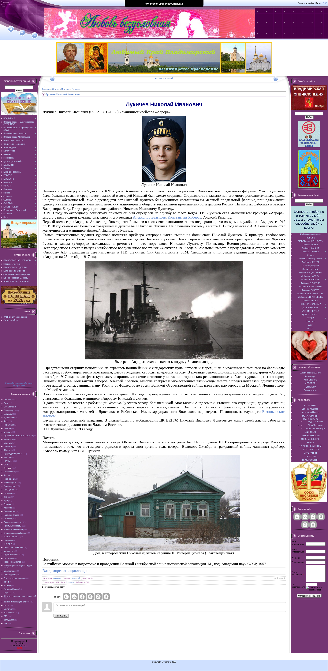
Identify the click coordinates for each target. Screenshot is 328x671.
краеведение (10, 574)
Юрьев (7, 450)
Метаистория (10, 407)
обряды (7, 585)
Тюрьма (7, 592)
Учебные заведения (13, 529)
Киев (6, 421)
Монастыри (9, 439)
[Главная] (11, 29)
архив (6, 582)
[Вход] (34, 35)
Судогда (8, 443)
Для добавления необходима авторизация (19, 384)
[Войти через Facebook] (82, 596)
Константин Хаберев (184, 217)
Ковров (7, 475)
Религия (7, 504)
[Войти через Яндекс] (90, 596)
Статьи (55, 89)
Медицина (8, 551)
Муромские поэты (12, 554)
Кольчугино (9, 490)
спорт (6, 605)
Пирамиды (9, 425)
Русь (6, 403)
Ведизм (7, 428)
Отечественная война (14, 578)
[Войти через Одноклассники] (106, 596)
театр (6, 623)
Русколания (9, 417)
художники (9, 558)
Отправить (61, 615)
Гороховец (9, 479)
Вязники (7, 468)
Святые (7, 399)
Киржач (7, 497)
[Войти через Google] (98, 596)
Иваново (8, 508)
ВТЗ (5, 616)
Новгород (8, 540)
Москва (7, 457)
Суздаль (8, 414)
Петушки (8, 461)
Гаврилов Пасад (11, 515)
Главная (46, 89)
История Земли (11, 589)
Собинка (8, 446)
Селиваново (9, 511)
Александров (10, 482)
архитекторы (10, 571)
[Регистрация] (22, 33)
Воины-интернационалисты (17, 602)
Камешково (9, 471)
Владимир (8, 410)
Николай (19, 648)
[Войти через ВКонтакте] (74, 596)
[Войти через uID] (66, 596)
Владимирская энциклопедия (18, 565)
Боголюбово (9, 612)
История (8, 493)
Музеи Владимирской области (18, 435)
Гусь (6, 464)
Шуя (6, 500)
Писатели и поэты (12, 522)
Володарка (9, 620)
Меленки (8, 518)
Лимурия (8, 544)
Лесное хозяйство (12, 562)
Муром (7, 432)
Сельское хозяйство (13, 547)
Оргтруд (8, 609)
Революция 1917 (12, 536)
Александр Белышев (149, 217)
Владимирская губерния (15, 533)
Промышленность (12, 526)
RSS (325, 3)
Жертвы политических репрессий (20, 596)
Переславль (9, 486)
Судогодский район (13, 453)
